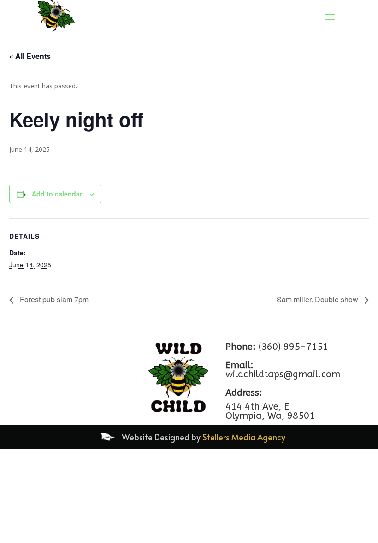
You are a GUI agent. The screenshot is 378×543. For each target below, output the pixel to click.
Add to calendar (57, 193)
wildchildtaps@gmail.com (282, 374)
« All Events (30, 56)
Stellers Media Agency (243, 437)
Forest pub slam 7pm (53, 299)
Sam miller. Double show (318, 299)
